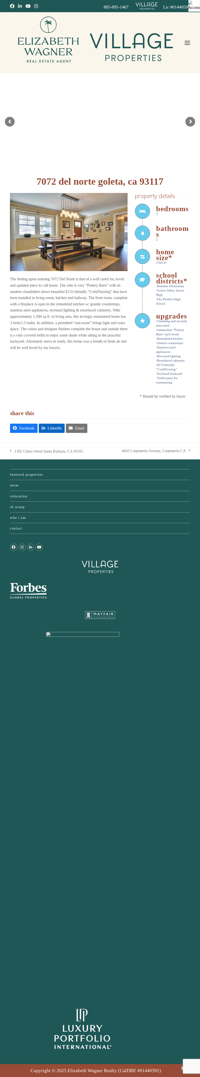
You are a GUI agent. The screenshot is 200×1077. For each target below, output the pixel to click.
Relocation (18, 496)
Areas (14, 485)
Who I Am (18, 518)
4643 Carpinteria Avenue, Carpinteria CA (154, 451)
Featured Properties (26, 474)
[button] (187, 43)
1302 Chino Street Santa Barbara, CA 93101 (46, 452)
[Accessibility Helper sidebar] (194, 6)
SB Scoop (17, 507)
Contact (16, 528)
